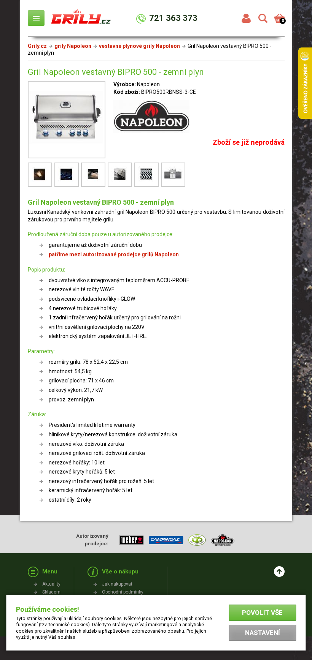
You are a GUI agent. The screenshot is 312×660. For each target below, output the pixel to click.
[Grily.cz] (81, 19)
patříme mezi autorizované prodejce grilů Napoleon (114, 254)
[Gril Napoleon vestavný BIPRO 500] (41, 186)
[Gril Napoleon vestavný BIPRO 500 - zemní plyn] (66, 121)
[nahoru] (279, 571)
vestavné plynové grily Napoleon (139, 46)
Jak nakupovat (117, 584)
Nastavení (262, 632)
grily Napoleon (72, 46)
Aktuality (51, 584)
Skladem (51, 592)
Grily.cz (37, 46)
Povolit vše (262, 612)
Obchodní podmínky (122, 592)
